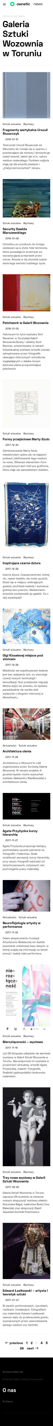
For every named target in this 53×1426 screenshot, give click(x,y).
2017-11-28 (11, 757)
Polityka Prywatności (32, 1380)
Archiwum (8, 1402)
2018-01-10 (11, 140)
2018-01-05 (12, 329)
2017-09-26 (12, 1187)
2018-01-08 (12, 239)
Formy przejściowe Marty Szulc (26, 439)
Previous (16, 1343)
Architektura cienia (17, 751)
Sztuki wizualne (12, 124)
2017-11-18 (11, 1048)
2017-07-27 (12, 1300)
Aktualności (9, 746)
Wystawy (28, 124)
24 (22, 1348)
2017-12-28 (11, 665)
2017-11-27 (11, 841)
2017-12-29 (11, 569)
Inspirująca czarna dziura (21, 563)
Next (30, 1348)
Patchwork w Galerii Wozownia (26, 323)
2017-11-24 (11, 933)
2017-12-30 (11, 445)
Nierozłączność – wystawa (23, 1042)
